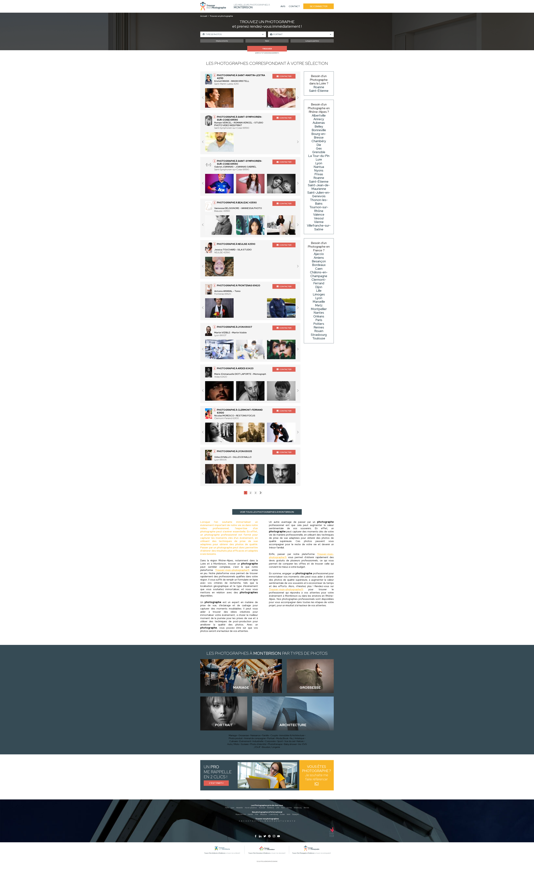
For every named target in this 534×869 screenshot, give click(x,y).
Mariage (233, 735)
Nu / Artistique (297, 738)
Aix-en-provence (251, 808)
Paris (227, 808)
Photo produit (236, 738)
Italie (288, 814)
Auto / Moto (233, 744)
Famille (265, 735)
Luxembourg (273, 814)
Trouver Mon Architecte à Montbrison (214, 853)
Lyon (232, 808)
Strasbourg (298, 808)
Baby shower (290, 744)
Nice (283, 808)
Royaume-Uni (241, 814)
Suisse (282, 814)
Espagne (295, 814)
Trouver (267, 49)
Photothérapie (275, 744)
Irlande (250, 814)
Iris (299, 744)
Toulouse (262, 808)
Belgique (263, 814)
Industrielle (258, 741)
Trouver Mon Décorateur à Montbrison (259, 853)
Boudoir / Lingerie (271, 747)
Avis (282, 6)
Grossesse (243, 735)
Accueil (203, 16)
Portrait (271, 738)
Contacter (285, 76)
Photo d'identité (258, 744)
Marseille (239, 808)
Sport (280, 741)
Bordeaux (270, 808)
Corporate (270, 741)
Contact (294, 6)
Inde (256, 814)
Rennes (306, 808)
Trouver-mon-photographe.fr (232, 570)
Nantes (289, 808)
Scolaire (245, 744)
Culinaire (233, 741)
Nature (300, 741)
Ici (316, 783)
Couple (274, 735)
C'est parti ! (216, 783)
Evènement (245, 741)
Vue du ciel (289, 741)
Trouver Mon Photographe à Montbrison (303, 853)
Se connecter (318, 6)
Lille (277, 808)
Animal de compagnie (255, 738)
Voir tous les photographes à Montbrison (267, 512)
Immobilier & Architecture (292, 735)
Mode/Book (282, 738)
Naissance (255, 735)
